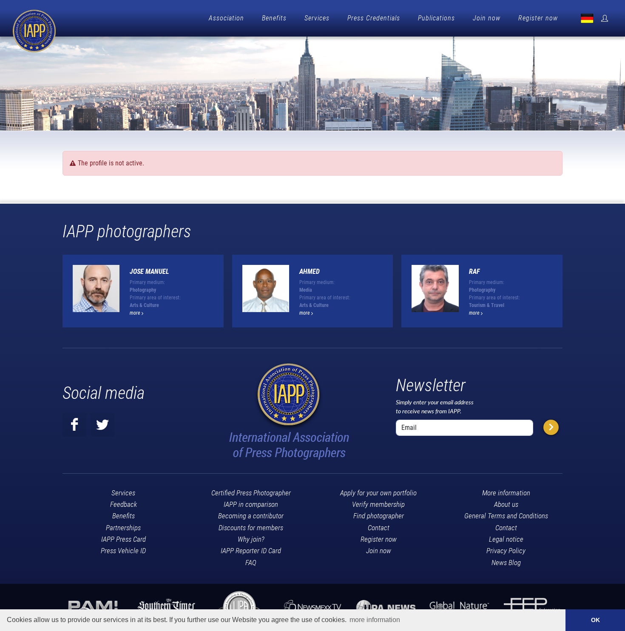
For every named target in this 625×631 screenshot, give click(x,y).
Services (317, 18)
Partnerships (123, 527)
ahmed (309, 271)
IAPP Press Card (123, 539)
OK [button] (595, 620)
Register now (538, 18)
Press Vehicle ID (123, 550)
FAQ (250, 562)
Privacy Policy (506, 550)
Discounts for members (251, 527)
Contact (378, 527)
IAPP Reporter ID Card (251, 550)
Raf (474, 271)
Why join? (251, 539)
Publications (436, 18)
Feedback (123, 504)
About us (506, 504)
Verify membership (378, 504)
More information (506, 493)
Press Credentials (373, 18)
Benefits (274, 18)
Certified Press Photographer (251, 493)
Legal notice (506, 539)
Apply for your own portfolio (378, 493)
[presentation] (570, 294)
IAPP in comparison (251, 504)
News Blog (506, 562)
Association (226, 18)
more (136, 313)
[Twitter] (102, 425)
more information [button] (374, 619)
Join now (486, 18)
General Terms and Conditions (506, 516)
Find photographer (378, 516)
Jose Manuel (149, 271)
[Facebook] (74, 425)
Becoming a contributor (251, 516)
